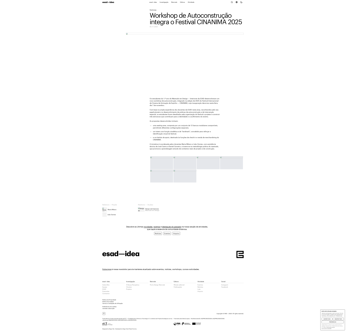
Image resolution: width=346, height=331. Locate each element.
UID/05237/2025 (132, 320)
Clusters (129, 287)
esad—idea (153, 2)
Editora (182, 2)
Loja (199, 289)
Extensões (105, 291)
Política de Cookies (108, 301)
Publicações (178, 287)
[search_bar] (232, 2)
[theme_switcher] (241, 2)
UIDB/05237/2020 (112, 320)
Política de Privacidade (109, 300)
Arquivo (176, 233)
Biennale (174, 2)
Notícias (153, 10)
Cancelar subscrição (108, 308)
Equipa (104, 287)
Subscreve (106, 269)
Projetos (129, 289)
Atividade (191, 2)
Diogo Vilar (112, 328)
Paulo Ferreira (132, 328)
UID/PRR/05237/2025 (206, 318)
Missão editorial (179, 285)
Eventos (167, 233)
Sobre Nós (105, 285)
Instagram (224, 285)
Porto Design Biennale (157, 285)
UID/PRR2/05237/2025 (218, 318)
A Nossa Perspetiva (132, 285)
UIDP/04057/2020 (122, 320)
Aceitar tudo (327, 319)
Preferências (332, 322)
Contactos (106, 293)
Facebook (224, 287)
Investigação (164, 2)
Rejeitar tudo (338, 319)
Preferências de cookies (109, 306)
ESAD (104, 289)
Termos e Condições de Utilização (112, 303)
